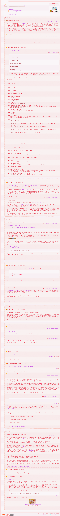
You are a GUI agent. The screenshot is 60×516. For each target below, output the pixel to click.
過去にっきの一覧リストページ (27, 189)
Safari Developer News (50, 356)
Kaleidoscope (23, 42)
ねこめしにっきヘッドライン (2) (12, 182)
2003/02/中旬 (26, 512)
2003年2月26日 (7, 219)
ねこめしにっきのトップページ (41, 186)
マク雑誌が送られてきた (11, 34)
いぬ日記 (55, 495)
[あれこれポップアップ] (12, 515)
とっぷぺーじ (14, 512)
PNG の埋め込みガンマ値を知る (15, 247)
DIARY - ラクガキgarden (31, 227)
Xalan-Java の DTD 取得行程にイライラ (13, 434)
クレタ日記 (55, 403)
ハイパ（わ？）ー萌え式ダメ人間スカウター (16, 50)
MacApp (49, 21)
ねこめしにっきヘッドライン (14, 11)
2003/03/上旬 (31, 512)
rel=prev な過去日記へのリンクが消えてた (13, 469)
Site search (52, 514)
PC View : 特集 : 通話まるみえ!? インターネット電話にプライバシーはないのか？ (21, 366)
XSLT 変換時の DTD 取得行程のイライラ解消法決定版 (20, 466)
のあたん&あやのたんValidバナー (12, 222)
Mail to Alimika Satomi (46, 514)
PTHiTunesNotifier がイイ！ (11, 476)
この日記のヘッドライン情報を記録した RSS (30, 185)
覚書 (56, 368)
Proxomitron (31, 450)
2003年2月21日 (7, 431)
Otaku (49, 338)
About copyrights (57, 514)
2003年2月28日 (7, 17)
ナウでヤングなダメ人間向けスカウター (13, 47)
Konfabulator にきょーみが (11, 20)
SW (49, 197)
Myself (47, 288)
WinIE (48, 223)
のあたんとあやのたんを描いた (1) (13, 290)
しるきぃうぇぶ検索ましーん (13, 14)
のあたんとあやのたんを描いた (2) (13, 268)
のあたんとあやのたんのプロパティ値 (14, 225)
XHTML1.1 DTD (21, 438)
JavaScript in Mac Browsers (11, 351)
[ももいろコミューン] (8, 515)
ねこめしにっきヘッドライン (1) (13, 185)
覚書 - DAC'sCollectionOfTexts (53, 52)
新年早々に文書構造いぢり (12, 408)
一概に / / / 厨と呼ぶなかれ (14, 373)
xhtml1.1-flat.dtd (21, 446)
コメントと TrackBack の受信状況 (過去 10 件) (15, 10)
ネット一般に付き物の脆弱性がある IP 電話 (14, 363)
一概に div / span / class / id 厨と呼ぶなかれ (18, 426)
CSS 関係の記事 (29, 268)
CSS (48, 197)
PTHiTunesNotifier (11, 479)
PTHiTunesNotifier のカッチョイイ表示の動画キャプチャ (33, 504)
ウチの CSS (9, 405)
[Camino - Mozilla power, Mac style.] (54, 7)
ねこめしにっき (19, 512)
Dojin (45, 288)
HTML (48, 375)
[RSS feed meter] (54, 5)
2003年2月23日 (7, 324)
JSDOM (49, 396)
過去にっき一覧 (11, 9)
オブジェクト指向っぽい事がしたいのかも (13, 309)
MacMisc (49, 36)
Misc (47, 328)
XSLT (46, 197)
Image (46, 223)
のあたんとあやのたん (26, 290)
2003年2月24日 (7, 306)
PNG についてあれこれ (13, 246)
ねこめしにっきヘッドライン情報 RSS (25, 204)
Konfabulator (24, 23)
